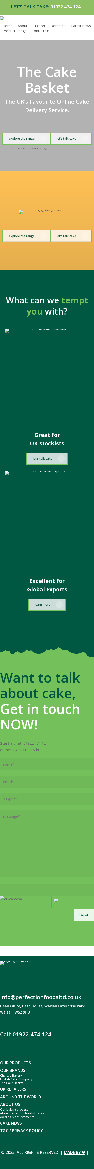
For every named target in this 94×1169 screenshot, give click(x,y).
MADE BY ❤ (74, 1152)
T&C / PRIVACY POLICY (21, 1130)
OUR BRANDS (12, 1070)
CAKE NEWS (11, 1123)
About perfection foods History (22, 1113)
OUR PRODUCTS (15, 1063)
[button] (26, 139)
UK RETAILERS (13, 1089)
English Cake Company (16, 1079)
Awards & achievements (17, 1117)
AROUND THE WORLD (20, 1097)
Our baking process (14, 1109)
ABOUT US (10, 1104)
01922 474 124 (65, 7)
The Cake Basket (11, 1083)
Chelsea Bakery (11, 1075)
